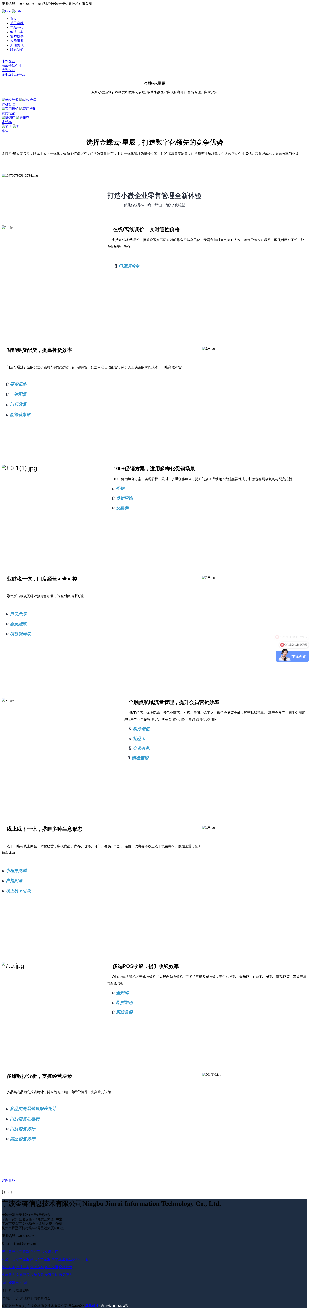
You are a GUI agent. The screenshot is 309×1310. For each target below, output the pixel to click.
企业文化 (37, 1251)
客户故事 (17, 36)
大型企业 (8, 70)
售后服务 (65, 1275)
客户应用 (51, 1267)
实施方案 (37, 1275)
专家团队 (51, 1275)
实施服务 (17, 41)
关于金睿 (17, 23)
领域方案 (37, 1267)
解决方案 (17, 32)
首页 (13, 18)
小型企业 (8, 61)
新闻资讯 (17, 45)
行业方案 (22, 1267)
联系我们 (17, 49)
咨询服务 (8, 1180)
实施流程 (22, 1275)
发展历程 (51, 1251)
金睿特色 (65, 1267)
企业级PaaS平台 (13, 74)
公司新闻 (22, 1282)
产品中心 (17, 27)
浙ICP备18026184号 (113, 1306)
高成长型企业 (12, 65)
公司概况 (22, 1251)
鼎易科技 (92, 1306)
